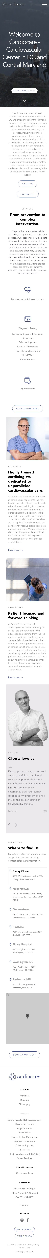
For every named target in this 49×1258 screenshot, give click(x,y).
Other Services (24, 1158)
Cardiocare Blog (24, 1173)
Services (24, 1114)
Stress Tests (24, 1149)
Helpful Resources (24, 1167)
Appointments (24, 1128)
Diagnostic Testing (24, 1124)
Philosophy (24, 1104)
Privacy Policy (33, 1244)
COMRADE (28, 1251)
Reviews (24, 1100)
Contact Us (28, 194)
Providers (24, 1095)
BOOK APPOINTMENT (24, 91)
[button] (16, 825)
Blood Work (24, 1132)
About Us (27, 184)
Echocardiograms (25, 1145)
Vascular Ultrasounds (24, 1141)
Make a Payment (24, 1229)
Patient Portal (24, 1236)
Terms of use (24, 1247)
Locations (24, 1205)
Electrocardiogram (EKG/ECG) (24, 1154)
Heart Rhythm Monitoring (24, 1137)
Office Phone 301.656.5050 (24, 1193)
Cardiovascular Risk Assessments (24, 1120)
